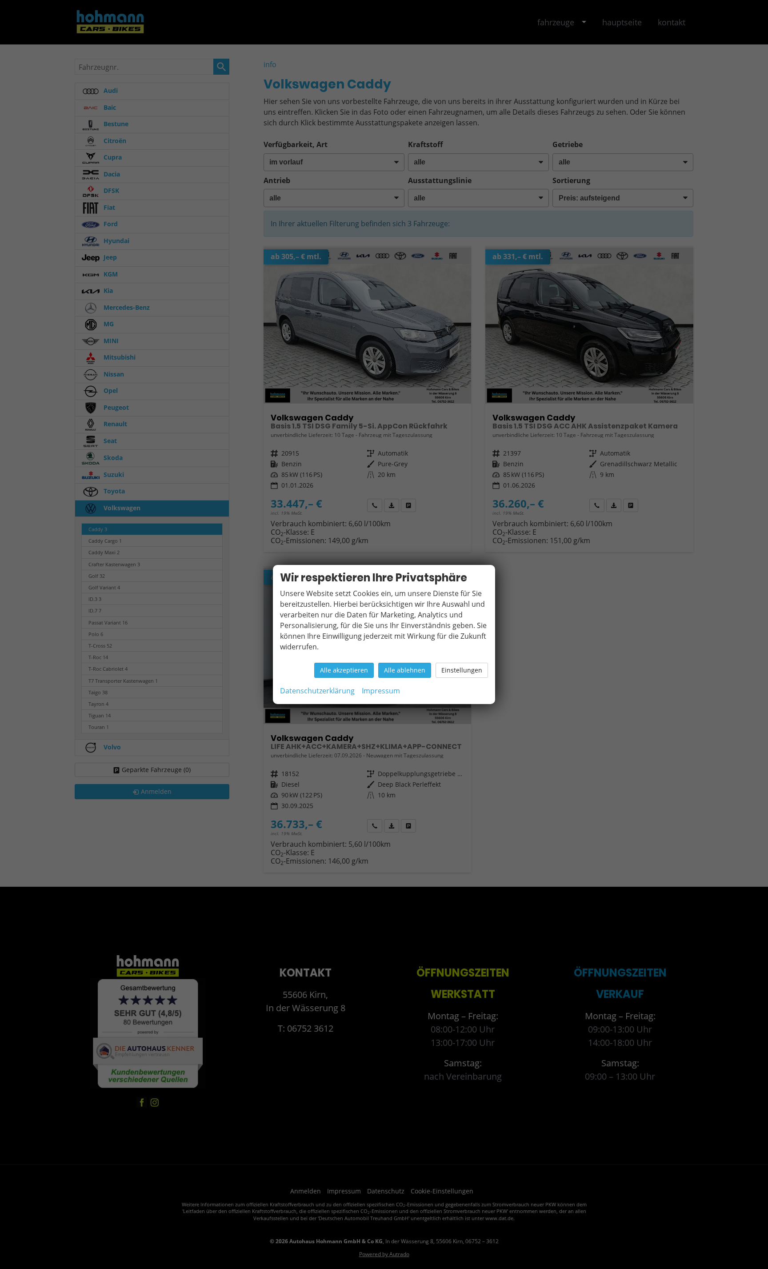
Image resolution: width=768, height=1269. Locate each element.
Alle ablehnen (404, 670)
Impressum (381, 691)
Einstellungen (461, 670)
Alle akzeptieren (344, 670)
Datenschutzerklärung (317, 691)
